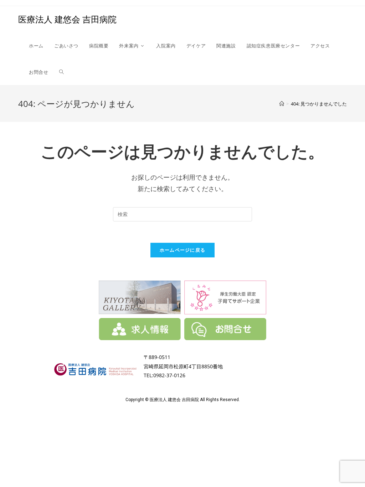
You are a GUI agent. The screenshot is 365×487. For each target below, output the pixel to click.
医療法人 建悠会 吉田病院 (67, 19)
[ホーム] (281, 104)
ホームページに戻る (183, 250)
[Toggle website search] (61, 72)
